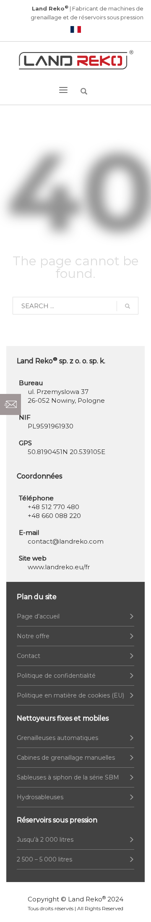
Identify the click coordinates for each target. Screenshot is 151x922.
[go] (127, 306)
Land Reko (87, 899)
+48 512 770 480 (53, 507)
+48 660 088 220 (54, 516)
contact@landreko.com (66, 541)
